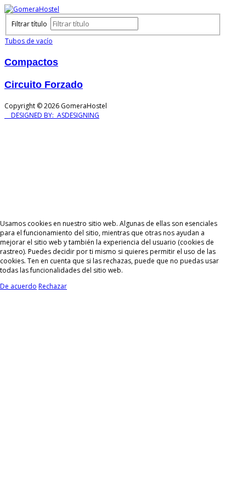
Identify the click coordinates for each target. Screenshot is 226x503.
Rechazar (52, 286)
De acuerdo (18, 286)
